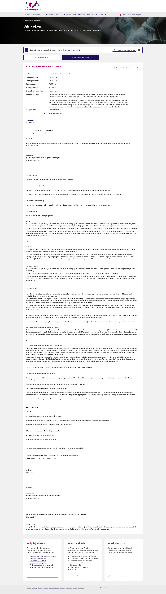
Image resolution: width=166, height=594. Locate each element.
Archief (75, 588)
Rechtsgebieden (32, 87)
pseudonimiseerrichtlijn (73, 50)
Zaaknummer (31, 84)
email (115, 588)
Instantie (29, 74)
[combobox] (127, 67)
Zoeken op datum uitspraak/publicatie (43, 556)
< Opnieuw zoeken (41, 57)
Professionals (92, 15)
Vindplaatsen (31, 110)
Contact (103, 15)
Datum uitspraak (32, 77)
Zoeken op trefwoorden (38, 558)
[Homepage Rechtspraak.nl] (32, 5)
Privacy (40, 588)
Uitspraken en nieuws (53, 15)
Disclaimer (81, 588)
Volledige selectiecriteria (77, 576)
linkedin (135, 588)
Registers (67, 15)
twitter (126, 588)
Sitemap (34, 588)
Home (27, 15)
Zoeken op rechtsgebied (38, 563)
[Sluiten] (139, 50)
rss (111, 588)
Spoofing (62, 588)
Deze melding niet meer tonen (124, 50)
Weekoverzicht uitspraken (118, 576)
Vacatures (69, 588)
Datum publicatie (32, 81)
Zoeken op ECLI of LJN (38, 561)
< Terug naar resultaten (80, 57)
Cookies (46, 588)
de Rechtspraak (79, 15)
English (29, 588)
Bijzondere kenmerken (34, 91)
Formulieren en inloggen (131, 15)
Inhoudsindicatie (32, 94)
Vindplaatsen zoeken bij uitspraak (41, 565)
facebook (129, 588)
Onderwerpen (37, 15)
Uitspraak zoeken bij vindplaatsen (41, 567)
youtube (139, 588)
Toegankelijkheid (54, 588)
